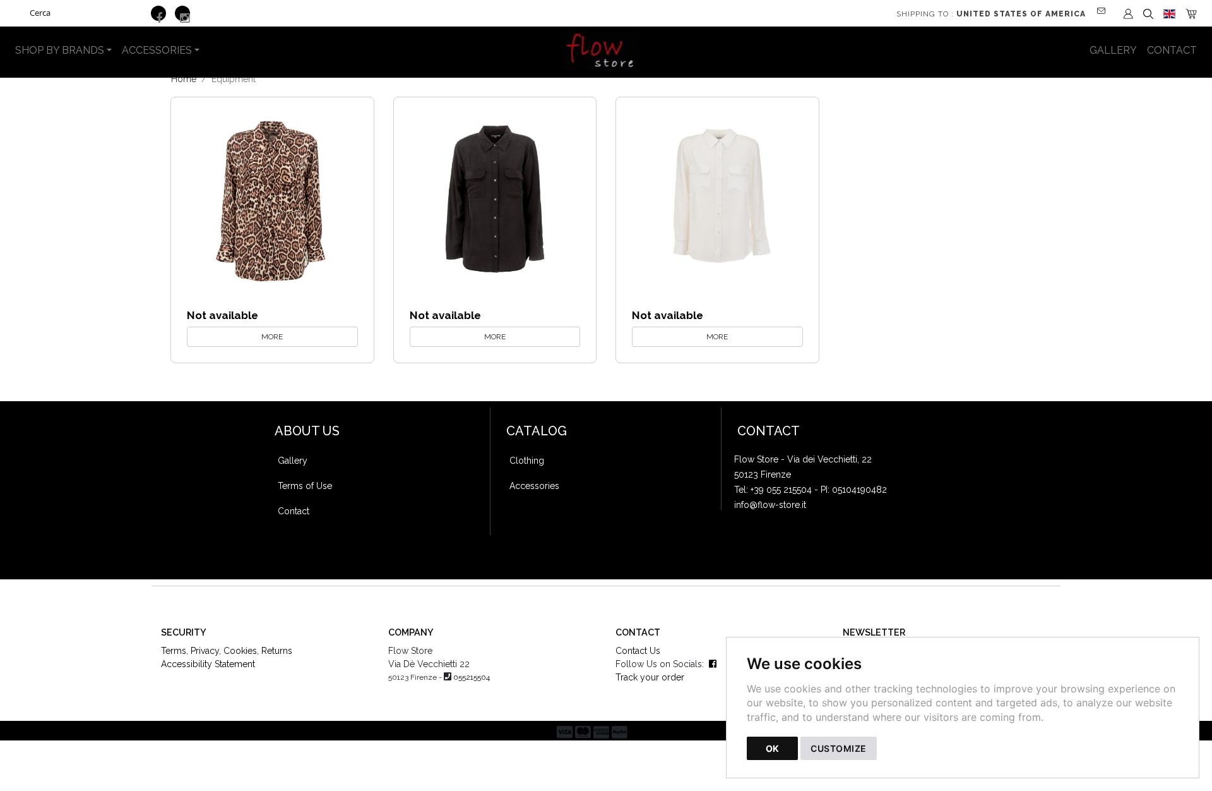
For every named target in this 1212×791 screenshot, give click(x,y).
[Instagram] (182, 13)
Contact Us (637, 651)
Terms (173, 651)
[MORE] (272, 198)
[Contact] (1105, 6)
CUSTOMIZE (839, 748)
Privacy (205, 651)
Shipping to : (991, 13)
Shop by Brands (59, 50)
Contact (1172, 50)
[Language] (1169, 13)
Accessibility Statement (208, 664)
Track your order (649, 677)
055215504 (471, 677)
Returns (276, 651)
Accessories (157, 50)
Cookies (240, 651)
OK (772, 748)
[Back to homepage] (606, 50)
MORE (272, 336)
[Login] (1128, 13)
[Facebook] (158, 13)
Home (183, 79)
